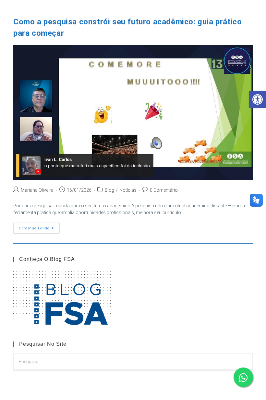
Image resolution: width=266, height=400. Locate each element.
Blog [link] (109, 190)
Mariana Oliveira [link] (37, 190)
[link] (257, 99)
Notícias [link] (128, 190)
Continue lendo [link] (39, 230)
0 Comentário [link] (164, 190)
